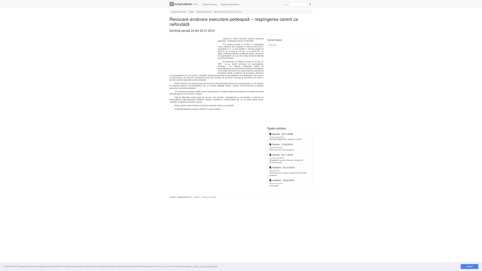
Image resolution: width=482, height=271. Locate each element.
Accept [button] (470, 266)
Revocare (273, 45)
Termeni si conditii (208, 197)
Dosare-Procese (209, 4)
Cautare (196, 197)
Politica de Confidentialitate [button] (205, 266)
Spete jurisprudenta (230, 4)
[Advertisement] (193, 55)
